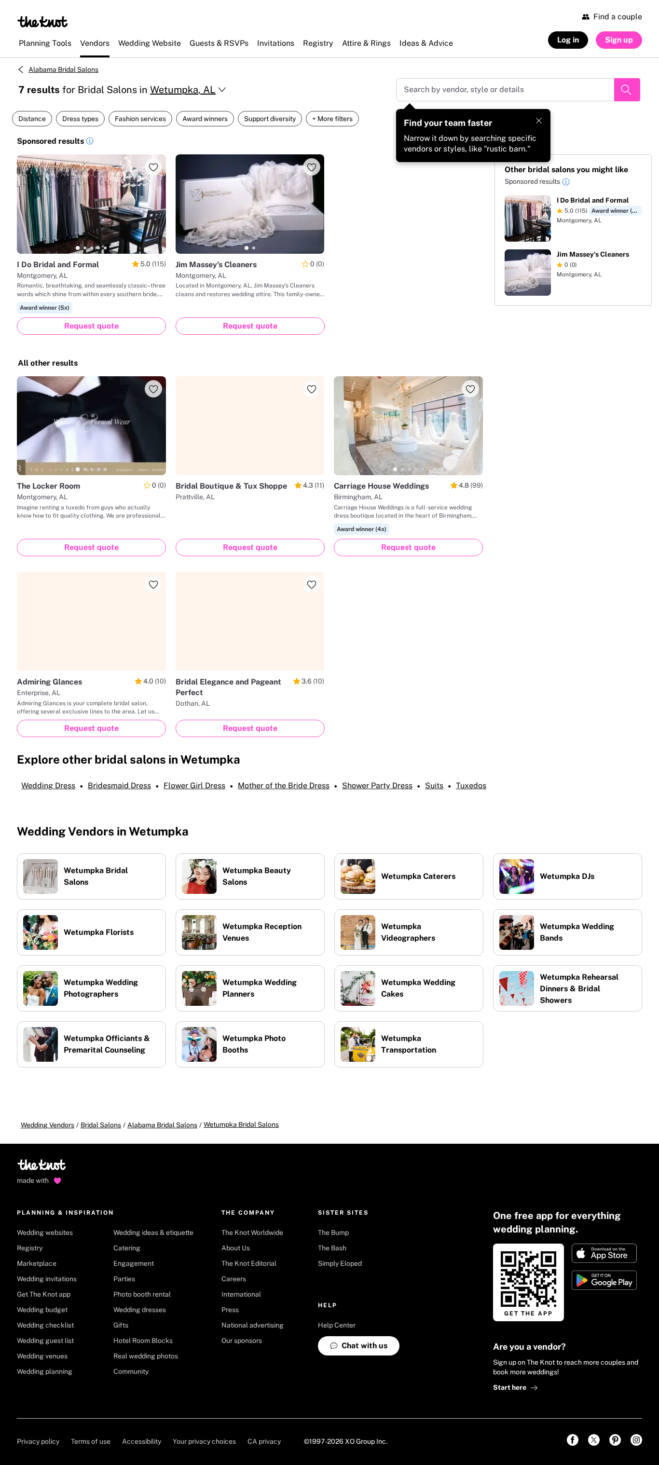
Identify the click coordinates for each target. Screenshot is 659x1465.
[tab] (78, 248)
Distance (32, 119)
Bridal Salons (101, 1125)
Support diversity (270, 119)
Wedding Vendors (47, 1125)
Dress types (80, 119)
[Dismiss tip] (539, 120)
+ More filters (332, 119)
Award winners (205, 119)
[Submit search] (627, 89)
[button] (90, 142)
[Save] (153, 167)
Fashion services (140, 119)
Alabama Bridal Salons (63, 69)
